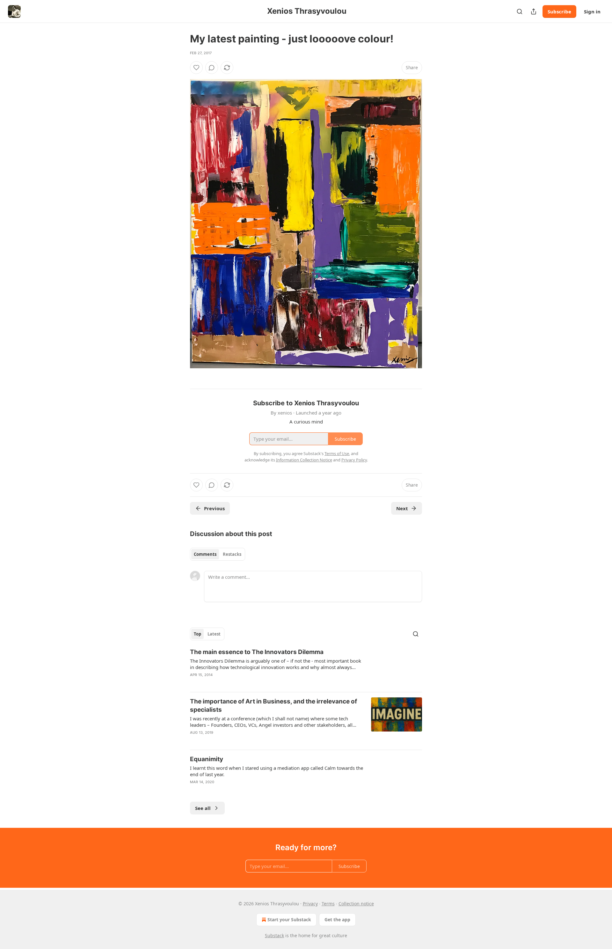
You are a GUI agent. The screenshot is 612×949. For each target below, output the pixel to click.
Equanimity (206, 759)
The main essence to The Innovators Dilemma (257, 652)
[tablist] (217, 554)
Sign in (592, 11)
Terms (328, 904)
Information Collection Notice (304, 460)
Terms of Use (336, 453)
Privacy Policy (354, 460)
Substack (274, 935)
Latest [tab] (214, 634)
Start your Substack (289, 919)
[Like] (196, 67)
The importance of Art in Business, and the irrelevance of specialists (273, 705)
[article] (306, 667)
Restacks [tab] (232, 554)
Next (402, 508)
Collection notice (356, 904)
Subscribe (559, 11)
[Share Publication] (533, 11)
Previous (214, 508)
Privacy (310, 904)
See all (203, 808)
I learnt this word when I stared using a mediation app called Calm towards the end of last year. (276, 771)
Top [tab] (197, 634)
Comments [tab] (205, 554)
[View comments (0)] (211, 67)
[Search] (519, 11)
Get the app (337, 919)
